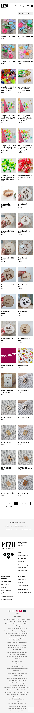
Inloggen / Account (24, 592)
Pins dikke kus (22, 690)
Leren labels (22, 546)
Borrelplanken (12, 704)
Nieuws (3, 587)
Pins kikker (23, 695)
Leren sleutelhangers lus (17, 638)
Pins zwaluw (17, 697)
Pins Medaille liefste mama (17, 680)
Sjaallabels (16, 624)
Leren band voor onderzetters (17, 643)
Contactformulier (6, 581)
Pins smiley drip (10, 692)
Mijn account (17, 6)
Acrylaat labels (23, 549)
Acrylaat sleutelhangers (17, 699)
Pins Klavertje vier (23, 692)
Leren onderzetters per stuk (17, 645)
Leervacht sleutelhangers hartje (17, 628)
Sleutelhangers (23, 555)
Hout (19, 552)
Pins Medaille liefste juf (17, 676)
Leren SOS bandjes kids (17, 654)
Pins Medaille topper (10, 687)
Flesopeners (22, 704)
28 (7, 507)
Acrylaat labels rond (17, 666)
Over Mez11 (5, 584)
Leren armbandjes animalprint (17, 652)
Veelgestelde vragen (7, 596)
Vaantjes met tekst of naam (17, 708)
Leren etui (21, 562)
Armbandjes (22, 558)
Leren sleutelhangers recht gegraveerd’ (17, 631)
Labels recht (26, 619)
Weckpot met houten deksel (17, 706)
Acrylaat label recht (17, 664)
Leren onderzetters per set (17, 647)
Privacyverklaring (6, 599)
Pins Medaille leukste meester (17, 678)
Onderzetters (22, 570)
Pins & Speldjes (17, 671)
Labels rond (11, 621)
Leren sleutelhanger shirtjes (17, 636)
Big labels (7, 619)
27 (3, 507)
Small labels (25, 624)
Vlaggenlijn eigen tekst (17, 711)
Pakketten (8, 624)
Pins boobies (11, 690)
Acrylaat (17, 658)
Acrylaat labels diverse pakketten (17, 669)
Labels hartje (16, 619)
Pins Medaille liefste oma (17, 685)
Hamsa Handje (22, 673)
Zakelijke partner (23, 586)
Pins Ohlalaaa (11, 673)
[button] (32, 6)
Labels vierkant (22, 621)
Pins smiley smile (24, 687)
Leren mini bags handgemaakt (17, 656)
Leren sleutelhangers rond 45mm (17, 633)
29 (11, 507)
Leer (17, 614)
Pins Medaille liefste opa (17, 683)
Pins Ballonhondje (12, 695)
